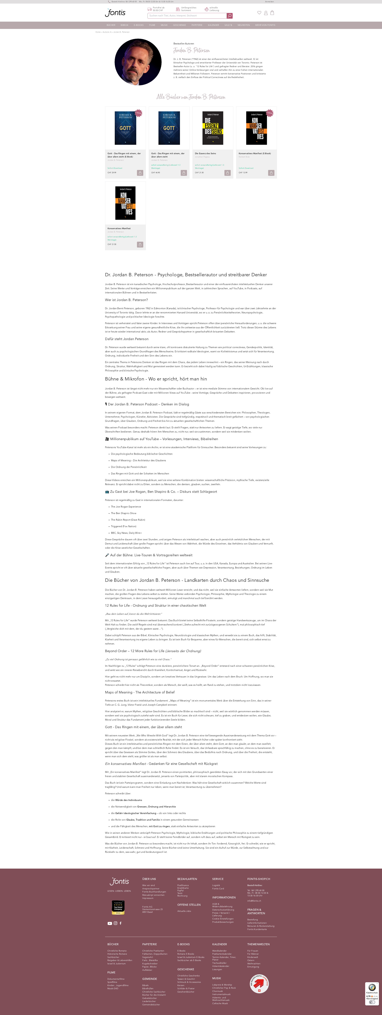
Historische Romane (117, 954)
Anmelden (269, 2)
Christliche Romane (117, 951)
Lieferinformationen (257, 923)
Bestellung (252, 920)
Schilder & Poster (186, 989)
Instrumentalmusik (221, 994)
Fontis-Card (218, 889)
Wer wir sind (148, 885)
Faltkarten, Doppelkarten (154, 954)
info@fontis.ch (254, 901)
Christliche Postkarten (153, 951)
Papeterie (197, 25)
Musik (164, 25)
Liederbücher (149, 1001)
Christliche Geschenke (188, 976)
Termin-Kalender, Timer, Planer (224, 958)
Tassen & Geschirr (186, 979)
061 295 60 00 (131, 2)
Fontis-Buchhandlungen (154, 892)
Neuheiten (244, 25)
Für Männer (253, 954)
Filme (152, 25)
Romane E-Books (185, 954)
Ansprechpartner (150, 889)
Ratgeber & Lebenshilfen (119, 960)
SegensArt (147, 957)
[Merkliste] (259, 12)
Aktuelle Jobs (184, 911)
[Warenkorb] (272, 12)
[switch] (372, 1002)
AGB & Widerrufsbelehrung (222, 905)
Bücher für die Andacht (154, 995)
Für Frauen (252, 951)
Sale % (228, 25)
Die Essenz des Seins (205, 154)
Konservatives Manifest (119, 229)
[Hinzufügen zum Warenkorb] (140, 173)
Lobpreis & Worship (222, 985)
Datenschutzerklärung (223, 910)
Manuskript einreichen (153, 895)
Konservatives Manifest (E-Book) (255, 154)
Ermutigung (253, 967)
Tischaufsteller (219, 963)
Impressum (147, 898)
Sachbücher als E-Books (189, 960)
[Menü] (377, 984)
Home (98, 32)
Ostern (250, 960)
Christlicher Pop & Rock (224, 988)
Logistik (216, 885)
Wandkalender (219, 951)
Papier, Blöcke (149, 967)
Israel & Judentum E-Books (190, 957)
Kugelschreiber (150, 964)
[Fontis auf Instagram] (115, 923)
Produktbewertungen (223, 922)
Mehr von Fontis (265, 25)
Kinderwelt (252, 957)
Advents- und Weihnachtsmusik (220, 999)
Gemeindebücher (151, 1005)
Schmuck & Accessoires (189, 982)
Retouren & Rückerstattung (261, 926)
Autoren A (107, 32)
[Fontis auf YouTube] (109, 923)
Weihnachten (253, 964)
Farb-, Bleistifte (150, 960)
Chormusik (217, 991)
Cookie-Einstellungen (223, 919)
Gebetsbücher (149, 998)
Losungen (217, 969)
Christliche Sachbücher (153, 992)
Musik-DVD (112, 989)
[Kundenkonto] (266, 12)
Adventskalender (220, 966)
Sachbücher (113, 957)
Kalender (213, 25)
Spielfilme (112, 982)
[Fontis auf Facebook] (120, 923)
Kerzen (180, 985)
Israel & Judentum (116, 964)
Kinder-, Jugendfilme (117, 985)
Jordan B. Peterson (121, 32)
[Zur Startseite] (119, 883)
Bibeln (124, 25)
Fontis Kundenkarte (257, 929)
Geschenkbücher (185, 992)
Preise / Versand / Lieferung (221, 914)
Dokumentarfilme (115, 979)
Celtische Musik (220, 1003)
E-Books (139, 25)
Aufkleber (147, 970)
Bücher (111, 25)
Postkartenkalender (222, 954)
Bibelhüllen (147, 989)
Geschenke (179, 25)
